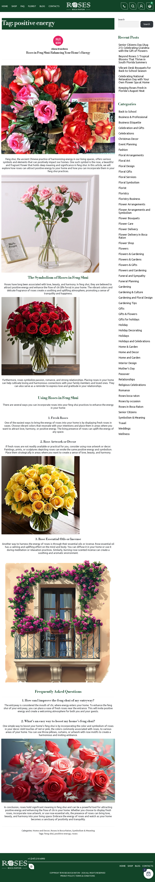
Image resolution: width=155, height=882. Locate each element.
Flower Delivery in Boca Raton (133, 236)
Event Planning (128, 144)
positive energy (62, 833)
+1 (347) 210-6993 (36, 858)
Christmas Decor (129, 138)
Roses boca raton (129, 395)
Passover (124, 373)
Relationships (127, 379)
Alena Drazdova (59, 49)
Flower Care (126, 223)
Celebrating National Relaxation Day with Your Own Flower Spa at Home (134, 79)
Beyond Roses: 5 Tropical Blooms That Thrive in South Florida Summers (134, 59)
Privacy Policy (67, 876)
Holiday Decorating (130, 330)
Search (121, 19)
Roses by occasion (129, 401)
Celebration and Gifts (131, 127)
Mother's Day (127, 368)
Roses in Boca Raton (61, 830)
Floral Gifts (125, 171)
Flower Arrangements (132, 204)
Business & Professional (133, 116)
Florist (32, 6)
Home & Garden (128, 346)
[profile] (141, 6)
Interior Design (128, 362)
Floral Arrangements (131, 155)
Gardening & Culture (131, 292)
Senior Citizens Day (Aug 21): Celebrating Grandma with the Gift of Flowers (134, 47)
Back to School (128, 111)
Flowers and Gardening (132, 270)
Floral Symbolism (129, 182)
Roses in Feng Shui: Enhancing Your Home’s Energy (58, 53)
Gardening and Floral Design (136, 297)
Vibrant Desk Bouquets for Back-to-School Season (135, 69)
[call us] (124, 6)
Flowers (123, 248)
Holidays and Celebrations (134, 341)
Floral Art (124, 160)
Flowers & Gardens (130, 259)
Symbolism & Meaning (83, 830)
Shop (14, 6)
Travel (122, 422)
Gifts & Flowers (128, 313)
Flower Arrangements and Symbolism (134, 211)
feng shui (49, 833)
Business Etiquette (130, 122)
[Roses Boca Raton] (78, 5)
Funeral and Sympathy (132, 275)
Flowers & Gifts (128, 264)
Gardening (125, 286)
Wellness (124, 433)
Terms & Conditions (85, 876)
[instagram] (31, 866)
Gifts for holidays (129, 319)
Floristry (124, 193)
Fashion (123, 149)
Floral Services (127, 176)
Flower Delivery (128, 229)
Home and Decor (41, 830)
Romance (124, 390)
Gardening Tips (128, 303)
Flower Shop (126, 243)
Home (5, 6)
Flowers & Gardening (131, 253)
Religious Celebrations (132, 384)
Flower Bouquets (129, 218)
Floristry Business (129, 198)
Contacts (54, 6)
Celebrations (126, 133)
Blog (42, 6)
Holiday (123, 324)
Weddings (124, 428)
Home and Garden (129, 357)
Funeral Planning (129, 281)
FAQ (23, 6)
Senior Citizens (128, 412)
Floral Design (127, 166)
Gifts (121, 308)
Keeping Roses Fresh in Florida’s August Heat (133, 89)
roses (75, 833)
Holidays (124, 335)
